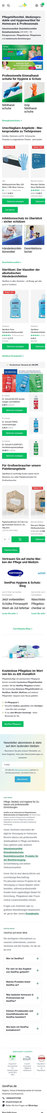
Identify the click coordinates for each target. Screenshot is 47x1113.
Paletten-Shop (10, 550)
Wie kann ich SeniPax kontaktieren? (17, 1028)
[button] (9, 537)
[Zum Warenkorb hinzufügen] (20, 539)
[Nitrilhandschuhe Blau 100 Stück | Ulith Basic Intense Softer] (15, 161)
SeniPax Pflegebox (12, 724)
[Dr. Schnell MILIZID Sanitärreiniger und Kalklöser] (36, 402)
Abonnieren (22, 779)
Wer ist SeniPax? (15, 958)
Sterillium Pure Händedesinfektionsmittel (12, 330)
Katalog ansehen (3, 5)
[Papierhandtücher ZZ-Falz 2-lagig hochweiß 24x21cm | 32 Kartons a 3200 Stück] (15, 502)
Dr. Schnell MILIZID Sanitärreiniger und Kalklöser (13, 400)
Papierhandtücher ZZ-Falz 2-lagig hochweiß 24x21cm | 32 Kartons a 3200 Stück (15, 523)
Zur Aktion (10, 210)
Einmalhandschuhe (13, 852)
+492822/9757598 (13, 1098)
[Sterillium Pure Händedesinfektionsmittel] (15, 306)
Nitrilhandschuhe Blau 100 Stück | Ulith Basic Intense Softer (13, 186)
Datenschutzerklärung (22, 770)
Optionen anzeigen (15, 201)
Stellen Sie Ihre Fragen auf (22, 1105)
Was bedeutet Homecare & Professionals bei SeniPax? (19, 998)
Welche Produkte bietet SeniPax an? (18, 983)
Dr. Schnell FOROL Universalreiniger (10, 423)
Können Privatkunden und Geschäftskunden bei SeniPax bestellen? (19, 1014)
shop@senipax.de (14, 1102)
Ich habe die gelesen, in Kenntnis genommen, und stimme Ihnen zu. (21, 771)
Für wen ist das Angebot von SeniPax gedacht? (18, 970)
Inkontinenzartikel (13, 848)
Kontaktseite (32, 913)
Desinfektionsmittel (14, 856)
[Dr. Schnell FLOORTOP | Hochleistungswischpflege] (36, 448)
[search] (8, 5)
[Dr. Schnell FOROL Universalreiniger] (36, 425)
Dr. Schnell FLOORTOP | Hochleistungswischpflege (12, 445)
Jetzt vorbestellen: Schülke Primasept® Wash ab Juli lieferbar (15, 605)
